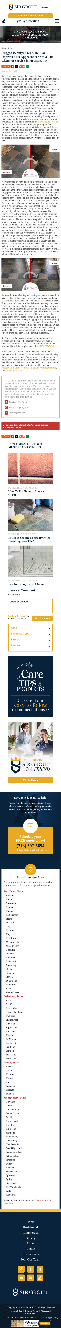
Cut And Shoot (13, 1109)
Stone (21, 425)
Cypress (9, 1070)
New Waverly (12, 1144)
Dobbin (9, 1117)
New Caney (11, 1140)
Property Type (20, 633)
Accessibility (16, 1311)
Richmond (11, 961)
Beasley (9, 895)
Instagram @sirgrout (18, 407)
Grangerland (12, 1121)
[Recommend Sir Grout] (30, 752)
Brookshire (11, 903)
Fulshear (10, 922)
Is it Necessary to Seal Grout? (27, 584)
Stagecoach (11, 1183)
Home (3, 48)
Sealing (44, 425)
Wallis (9, 988)
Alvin (8, 1000)
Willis (8, 1191)
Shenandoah (11, 1171)
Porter (9, 1163)
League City (11, 1043)
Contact (30, 1249)
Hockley (10, 1125)
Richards (10, 1167)
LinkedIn (30, 1278)
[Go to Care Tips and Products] (30, 686)
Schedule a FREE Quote (30, 15)
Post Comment (42, 618)
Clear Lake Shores (14, 1012)
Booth (9, 899)
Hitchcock (11, 1031)
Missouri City (12, 946)
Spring (9, 1179)
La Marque (11, 1039)
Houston (10, 930)
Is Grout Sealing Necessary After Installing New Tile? (29, 539)
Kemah (9, 1035)
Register (21, 616)
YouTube (21, 1278)
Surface (16, 645)
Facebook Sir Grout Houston (15, 367)
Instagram (21, 1269)
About (31, 1243)
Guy (8, 926)
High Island (11, 1027)
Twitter (16, 66)
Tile (16, 425)
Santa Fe (10, 1050)
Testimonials (30, 1254)
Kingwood (11, 1129)
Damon (9, 911)
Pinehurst (10, 1160)
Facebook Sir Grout (18, 402)
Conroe (9, 1105)
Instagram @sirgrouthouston (43, 367)
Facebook (12, 66)
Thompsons (11, 984)
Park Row (10, 957)
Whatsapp (20, 66)
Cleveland (10, 1101)
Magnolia (10, 1132)
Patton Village (12, 1156)
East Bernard (12, 915)
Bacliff (9, 1004)
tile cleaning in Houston (47, 121)
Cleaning (35, 425)
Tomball (10, 1093)
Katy (8, 934)
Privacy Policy (31, 1311)
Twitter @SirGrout (14, 370)
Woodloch (11, 1194)
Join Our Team (30, 1259)
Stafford (9, 977)
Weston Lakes (12, 992)
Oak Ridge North (14, 1148)
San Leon (10, 1047)
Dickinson (11, 1016)
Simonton (10, 973)
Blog (10, 48)
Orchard (10, 953)
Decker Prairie (12, 1113)
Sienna (9, 969)
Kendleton (11, 938)
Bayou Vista (11, 1008)
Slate (27, 425)
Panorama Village (14, 1152)
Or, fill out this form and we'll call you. (30, 850)
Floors (18, 427)
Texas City (11, 1054)
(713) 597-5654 (28, 21)
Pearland (10, 1090)
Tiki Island (11, 1058)
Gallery (30, 1238)
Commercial (31, 1232)
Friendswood (12, 1020)
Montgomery (12, 1136)
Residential (8, 427)
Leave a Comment (21, 590)
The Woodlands (13, 1187)
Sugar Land (11, 980)
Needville (10, 949)
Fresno (9, 918)
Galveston (10, 1023)
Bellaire (9, 1066)
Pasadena (10, 1086)
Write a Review (3, 21)
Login (11, 616)
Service (15, 639)
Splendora (10, 1175)
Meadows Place (13, 942)
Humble (9, 1078)
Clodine (9, 907)
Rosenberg (11, 965)
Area (14, 627)
